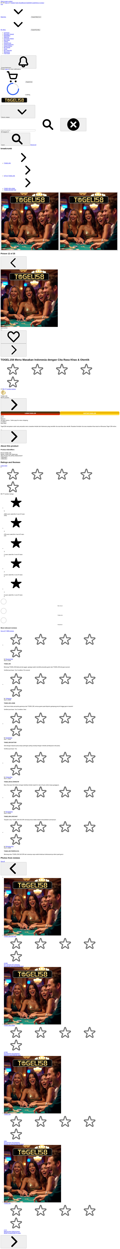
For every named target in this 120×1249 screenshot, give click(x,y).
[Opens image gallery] (1, 329)
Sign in (7, 3)
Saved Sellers (8, 46)
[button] (15, 139)
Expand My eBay (36, 29)
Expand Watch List (36, 17)
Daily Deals (18, 3)
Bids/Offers (7, 35)
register (13, 3)
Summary (6, 32)
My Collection (8, 50)
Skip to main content (6, 1)
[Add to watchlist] (13, 336)
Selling (6, 41)
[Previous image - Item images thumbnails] (13, 262)
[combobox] (18, 130)
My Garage (7, 47)
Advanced (33, 145)
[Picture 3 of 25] (88, 221)
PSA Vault (7, 53)
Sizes (5, 49)
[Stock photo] (30, 221)
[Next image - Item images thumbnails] (13, 350)
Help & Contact (39, 3)
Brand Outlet (25, 3)
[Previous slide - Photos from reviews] (13, 868)
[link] (13, 404)
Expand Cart (29, 82)
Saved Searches (9, 44)
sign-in (7, 69)
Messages (7, 52)
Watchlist (6, 37)
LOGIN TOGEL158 (30, 413)
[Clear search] (73, 124)
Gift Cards (32, 3)
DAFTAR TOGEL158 (89, 413)
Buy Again (7, 40)
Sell (2, 4)
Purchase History (9, 38)
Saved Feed (7, 43)
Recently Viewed (9, 34)
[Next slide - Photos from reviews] (13, 1241)
